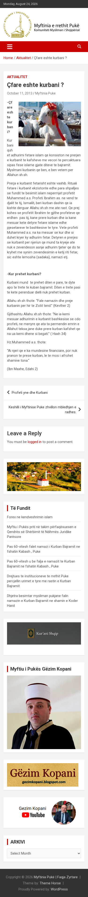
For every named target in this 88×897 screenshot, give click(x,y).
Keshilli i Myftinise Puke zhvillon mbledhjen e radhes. (42, 409)
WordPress (59, 889)
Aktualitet (17, 77)
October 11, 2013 (19, 93)
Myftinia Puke (45, 93)
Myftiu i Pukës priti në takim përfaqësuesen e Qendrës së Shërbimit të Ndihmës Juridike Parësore (41, 532)
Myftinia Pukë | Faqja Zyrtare (56, 877)
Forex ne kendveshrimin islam (30, 517)
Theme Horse (50, 883)
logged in (35, 442)
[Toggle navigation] (10, 46)
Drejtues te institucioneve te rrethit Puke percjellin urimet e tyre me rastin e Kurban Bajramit (39, 581)
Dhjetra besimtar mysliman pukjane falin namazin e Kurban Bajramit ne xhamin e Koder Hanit (42, 601)
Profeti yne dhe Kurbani (30, 392)
